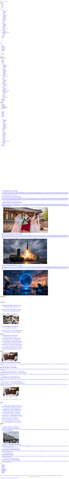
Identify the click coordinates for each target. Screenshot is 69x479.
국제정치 (4, 72)
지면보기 (3, 62)
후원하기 (3, 61)
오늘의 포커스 (5, 65)
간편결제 (3, 99)
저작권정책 (3, 108)
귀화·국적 (4, 24)
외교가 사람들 (5, 28)
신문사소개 (3, 98)
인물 (3, 27)
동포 (2, 6)
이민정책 (4, 26)
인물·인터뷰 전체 (5, 84)
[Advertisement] (22, 157)
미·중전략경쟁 (5, 15)
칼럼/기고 (4, 31)
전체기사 (3, 59)
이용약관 (3, 105)
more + (1, 425)
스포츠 (4, 35)
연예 (3, 34)
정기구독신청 (3, 467)
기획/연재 (4, 30)
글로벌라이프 (3, 49)
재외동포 (4, 25)
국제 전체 (4, 69)
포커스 (2, 10)
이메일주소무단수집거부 (5, 107)
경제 (3, 21)
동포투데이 (3, 4)
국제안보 (4, 16)
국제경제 (4, 126)
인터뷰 (4, 29)
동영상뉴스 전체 (5, 97)
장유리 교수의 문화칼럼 (6, 32)
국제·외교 (4, 19)
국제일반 (4, 123)
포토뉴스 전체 (5, 95)
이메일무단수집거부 (4, 470)
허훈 (2, 5)
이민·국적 (3, 23)
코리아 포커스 (3, 20)
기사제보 (3, 114)
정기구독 (3, 60)
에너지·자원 (4, 18)
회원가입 (3, 54)
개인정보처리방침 (4, 106)
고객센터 (3, 116)
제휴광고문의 (3, 465)
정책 (3, 22)
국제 (2, 45)
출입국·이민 (4, 80)
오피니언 (3, 48)
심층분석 (4, 66)
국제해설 (4, 13)
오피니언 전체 (5, 88)
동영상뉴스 (3, 36)
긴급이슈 (4, 12)
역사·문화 (4, 33)
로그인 (2, 53)
